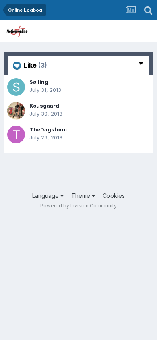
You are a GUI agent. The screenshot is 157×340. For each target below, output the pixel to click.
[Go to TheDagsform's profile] (16, 134)
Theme (81, 195)
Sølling (38, 82)
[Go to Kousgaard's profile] (16, 111)
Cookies (114, 195)
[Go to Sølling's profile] (16, 87)
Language (46, 195)
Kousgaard (44, 105)
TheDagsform (48, 129)
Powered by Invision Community (78, 206)
